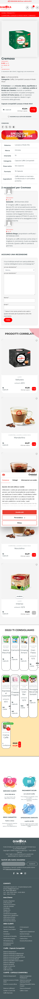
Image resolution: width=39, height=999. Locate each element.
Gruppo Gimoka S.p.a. (29, 847)
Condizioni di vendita (10, 913)
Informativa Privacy (9, 917)
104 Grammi (19, 166)
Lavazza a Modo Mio (22, 145)
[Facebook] (14, 873)
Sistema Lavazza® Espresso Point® (14, 957)
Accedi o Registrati (9, 901)
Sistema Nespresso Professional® (13, 953)
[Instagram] (25, 873)
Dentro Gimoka (24, 934)
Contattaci (6, 908)
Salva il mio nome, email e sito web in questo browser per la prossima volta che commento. (17, 313)
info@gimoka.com (13, 888)
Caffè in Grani (7, 968)
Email (6, 304)
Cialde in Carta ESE (9, 966)
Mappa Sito (6, 910)
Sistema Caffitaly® (9, 962)
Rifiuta (19, 523)
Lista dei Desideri (8, 906)
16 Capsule (19, 171)
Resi (21, 929)
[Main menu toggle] (37, 7)
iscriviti (32, 864)
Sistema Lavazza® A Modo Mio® (13, 955)
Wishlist (5, 931)
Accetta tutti (20, 512)
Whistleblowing (8, 941)
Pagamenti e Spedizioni (10, 915)
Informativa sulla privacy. (13, 869)
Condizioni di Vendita (10, 936)
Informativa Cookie (9, 919)
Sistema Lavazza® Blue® (11, 959)
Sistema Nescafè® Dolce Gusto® (13, 960)
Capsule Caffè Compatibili (24, 161)
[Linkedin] (18, 873)
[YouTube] (21, 873)
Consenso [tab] (5, 480)
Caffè (12, 79)
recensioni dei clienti (8, 71)
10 (15, 155)
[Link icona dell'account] (27, 7)
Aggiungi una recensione (25, 71)
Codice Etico (23, 938)
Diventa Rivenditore (9, 921)
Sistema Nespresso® (9, 976)
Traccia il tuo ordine (9, 904)
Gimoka (18, 150)
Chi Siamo (6, 912)
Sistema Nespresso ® (9, 951)
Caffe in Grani (24, 990)
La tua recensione (10, 273)
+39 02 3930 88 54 (11, 890)
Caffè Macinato (7, 970)
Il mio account (24, 927)
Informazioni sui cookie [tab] (29, 480)
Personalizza (18, 517)
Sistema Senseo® (8, 964)
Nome (6, 297)
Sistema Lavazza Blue (10, 984)
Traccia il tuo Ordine (9, 929)
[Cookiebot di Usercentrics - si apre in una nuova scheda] (28, 475)
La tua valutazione (10, 267)
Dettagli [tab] (15, 480)
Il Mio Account (7, 902)
